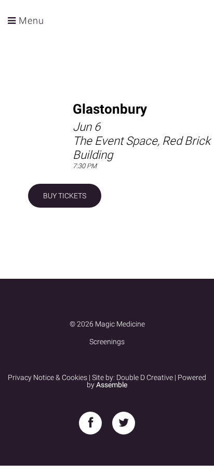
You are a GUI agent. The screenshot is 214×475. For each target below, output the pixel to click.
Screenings (107, 341)
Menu (30, 20)
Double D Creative (144, 377)
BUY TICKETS (64, 196)
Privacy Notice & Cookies (47, 377)
